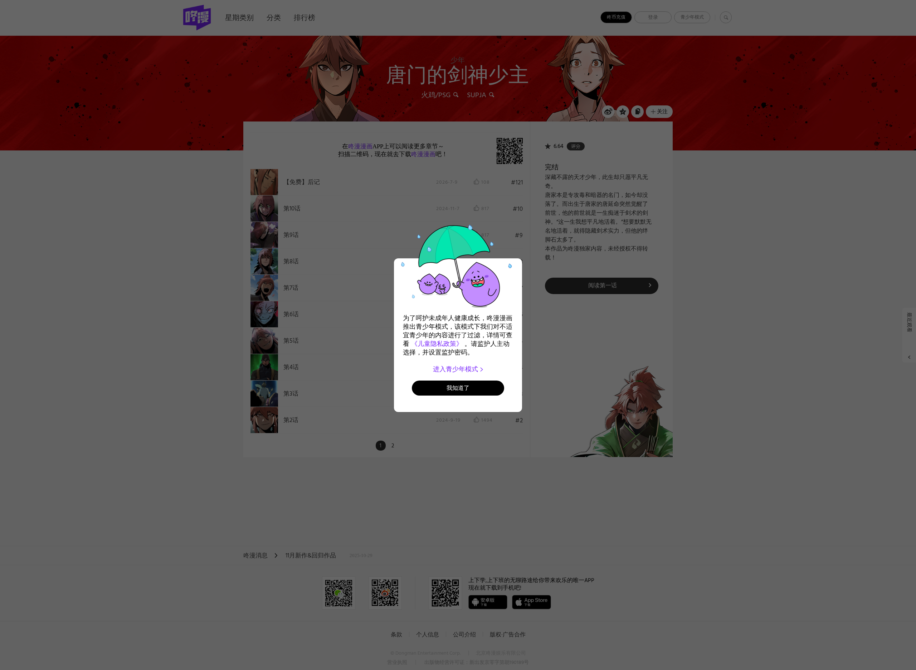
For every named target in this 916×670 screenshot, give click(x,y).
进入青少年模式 (456, 369)
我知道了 (458, 388)
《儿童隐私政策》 (437, 343)
